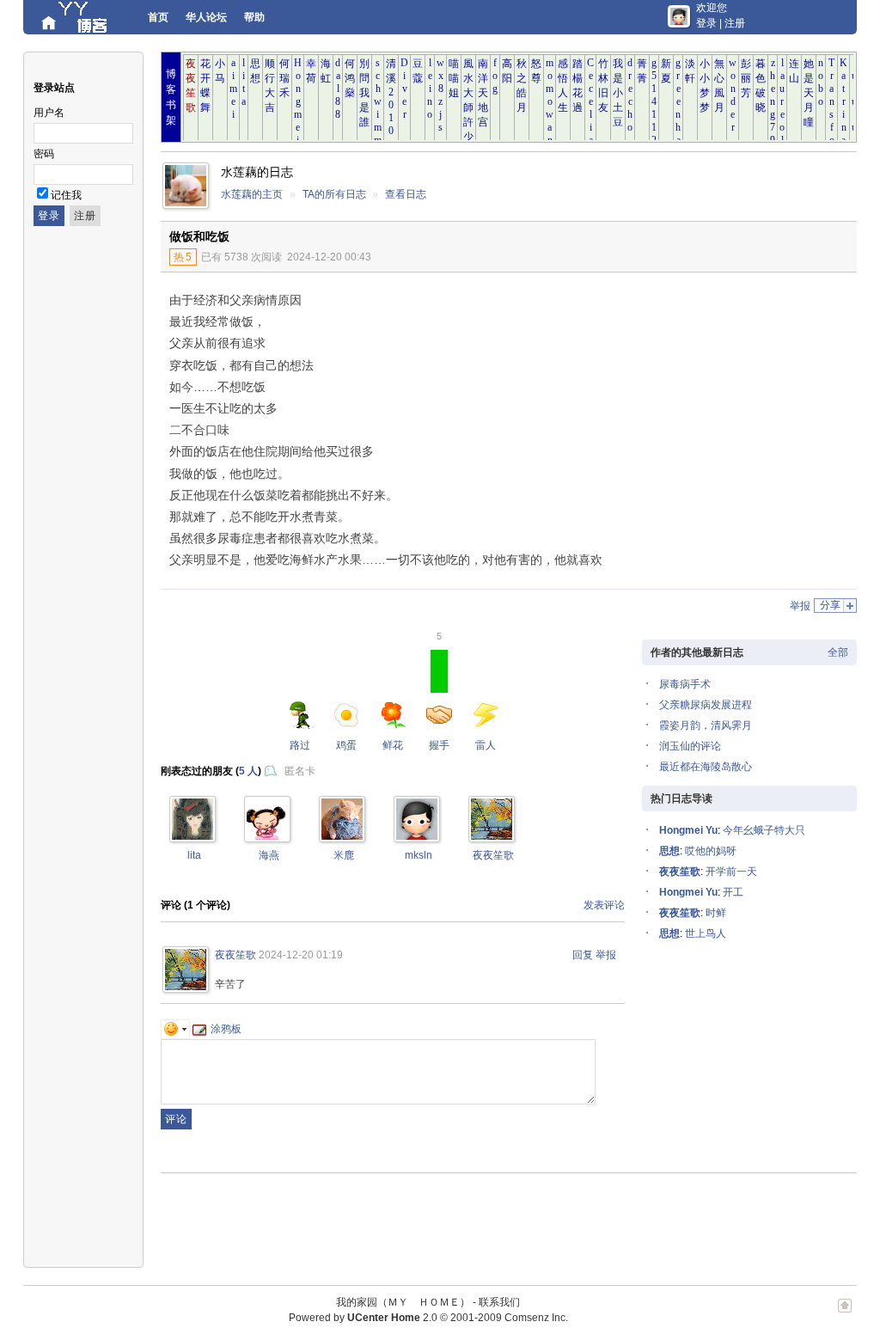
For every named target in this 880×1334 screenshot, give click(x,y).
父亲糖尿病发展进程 (705, 705)
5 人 (248, 771)
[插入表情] (175, 1029)
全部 (838, 652)
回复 (582, 955)
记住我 (66, 195)
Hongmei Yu (688, 830)
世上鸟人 (705, 933)
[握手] (192, 836)
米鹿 (343, 855)
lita (194, 855)
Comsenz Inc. (536, 1318)
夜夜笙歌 (493, 855)
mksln (418, 855)
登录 (706, 23)
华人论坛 (206, 17)
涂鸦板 (226, 1029)
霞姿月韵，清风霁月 (705, 725)
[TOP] (845, 1314)
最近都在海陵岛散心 (705, 767)
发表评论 (604, 905)
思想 (669, 851)
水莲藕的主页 (252, 194)
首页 (158, 17)
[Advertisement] (715, 401)
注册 (734, 23)
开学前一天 (731, 872)
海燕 (269, 855)
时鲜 (716, 913)
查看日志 (405, 194)
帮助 (254, 17)
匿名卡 (299, 771)
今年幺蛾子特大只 (764, 830)
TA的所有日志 (334, 194)
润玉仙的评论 (690, 746)
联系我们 (499, 1302)
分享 (830, 605)
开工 (733, 892)
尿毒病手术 (685, 684)
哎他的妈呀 (710, 851)
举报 (800, 606)
